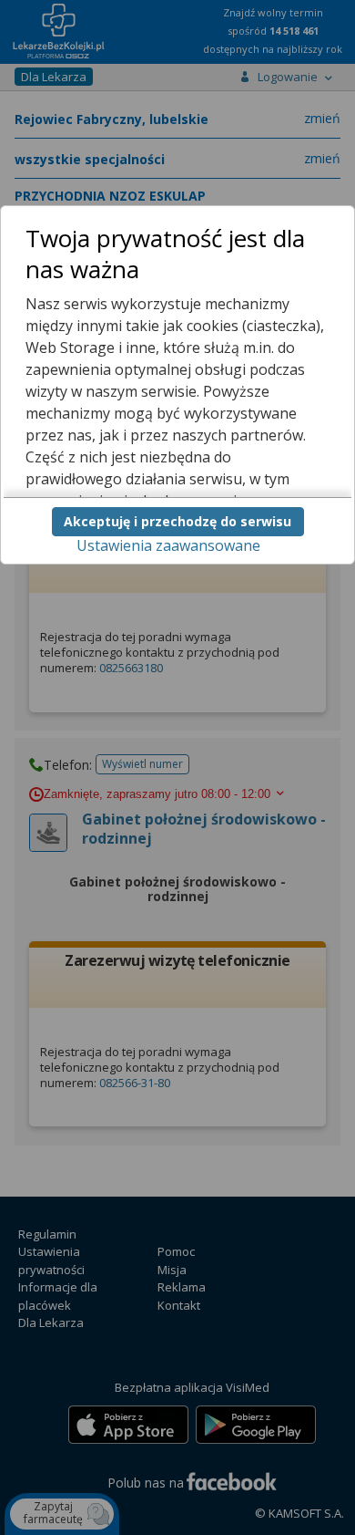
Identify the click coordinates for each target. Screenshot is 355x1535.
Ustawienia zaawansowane (168, 545)
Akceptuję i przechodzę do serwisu (177, 521)
